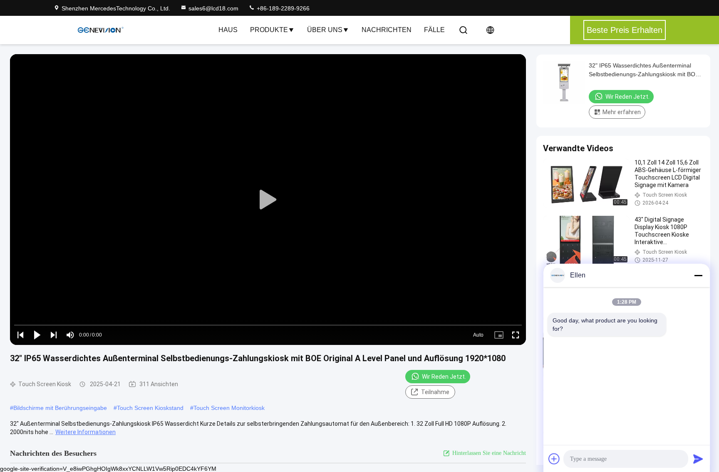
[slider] (268, 325)
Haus (228, 29)
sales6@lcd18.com (213, 8)
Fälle (434, 29)
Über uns (324, 29)
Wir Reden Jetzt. (444, 376)
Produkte (269, 29)
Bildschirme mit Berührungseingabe (60, 408)
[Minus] (698, 275)
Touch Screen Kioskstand (150, 408)
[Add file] (554, 459)
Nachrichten (387, 29)
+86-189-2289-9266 (282, 8)
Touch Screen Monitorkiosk (229, 408)
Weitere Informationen (85, 432)
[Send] (698, 459)
